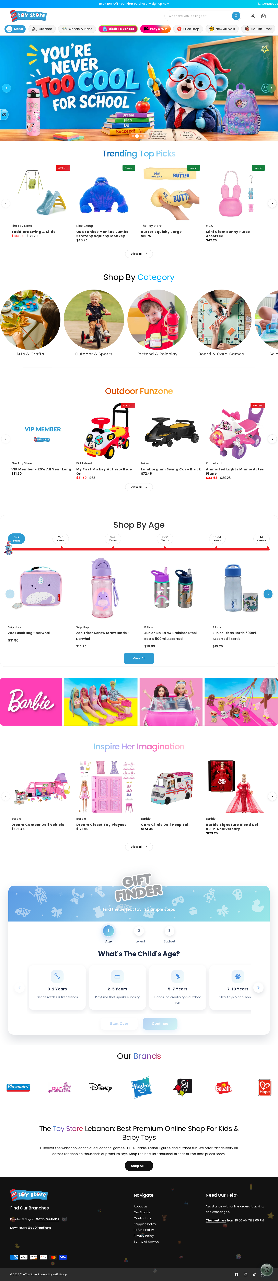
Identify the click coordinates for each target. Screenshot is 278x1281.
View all (136, 254)
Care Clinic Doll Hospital (165, 825)
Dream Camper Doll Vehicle (38, 825)
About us (140, 1206)
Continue (160, 1024)
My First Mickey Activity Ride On (104, 471)
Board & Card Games (221, 354)
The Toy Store (28, 1274)
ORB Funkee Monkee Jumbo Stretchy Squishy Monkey (102, 234)
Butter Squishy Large (161, 232)
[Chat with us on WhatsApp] (266, 1270)
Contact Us (270, 4)
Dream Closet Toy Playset (101, 825)
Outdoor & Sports (94, 354)
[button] (263, 16)
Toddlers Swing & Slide (33, 232)
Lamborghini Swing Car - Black (171, 469)
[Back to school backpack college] (139, 88)
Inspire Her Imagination (139, 746)
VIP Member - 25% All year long (41, 469)
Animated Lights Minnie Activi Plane (235, 471)
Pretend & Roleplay (158, 354)
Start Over (119, 1024)
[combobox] (202, 16)
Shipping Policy (145, 1224)
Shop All (137, 1166)
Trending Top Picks (139, 153)
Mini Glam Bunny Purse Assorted (228, 234)
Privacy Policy (144, 1236)
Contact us (142, 1218)
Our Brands (142, 1212)
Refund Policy (144, 1230)
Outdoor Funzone (139, 391)
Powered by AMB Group (52, 1274)
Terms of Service (146, 1241)
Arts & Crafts (30, 354)
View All (139, 658)
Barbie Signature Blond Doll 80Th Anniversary (233, 827)
